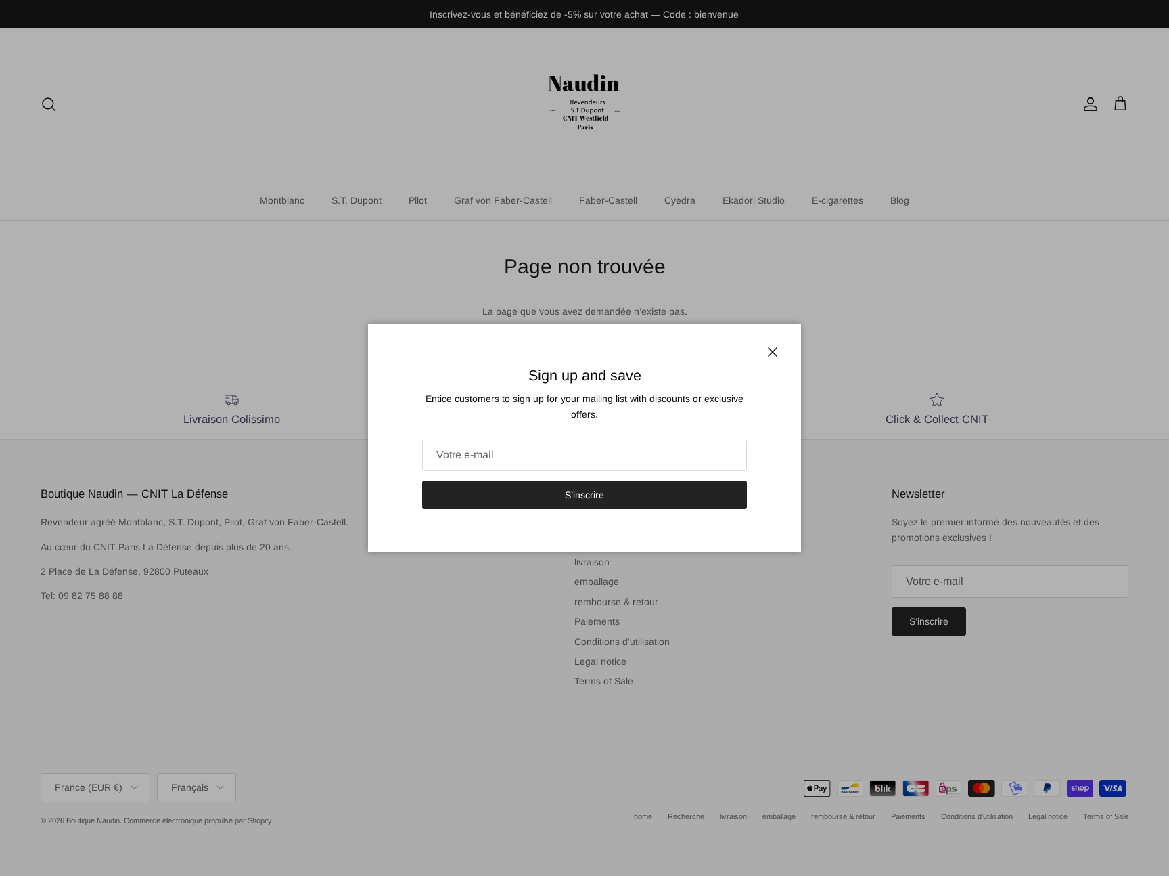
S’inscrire (584, 494)
